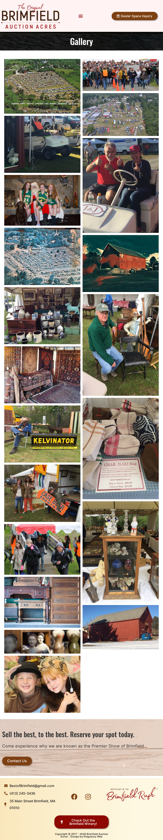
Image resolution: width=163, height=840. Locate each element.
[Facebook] (74, 796)
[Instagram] (88, 796)
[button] (80, 16)
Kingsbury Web (93, 836)
